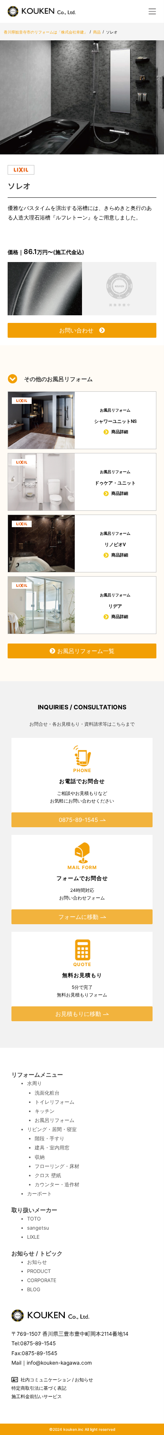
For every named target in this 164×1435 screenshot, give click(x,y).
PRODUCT (39, 1271)
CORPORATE (41, 1280)
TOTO (34, 1219)
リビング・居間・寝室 (52, 1129)
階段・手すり (49, 1138)
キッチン (45, 1111)
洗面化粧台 (47, 1093)
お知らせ (37, 1262)
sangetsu (38, 1228)
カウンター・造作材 (57, 1184)
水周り (34, 1083)
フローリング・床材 (57, 1166)
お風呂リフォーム (54, 1120)
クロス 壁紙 (48, 1175)
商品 (97, 32)
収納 (40, 1157)
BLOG (33, 1289)
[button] (152, 11)
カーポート (39, 1193)
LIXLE (33, 1237)
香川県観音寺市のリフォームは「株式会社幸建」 (46, 32)
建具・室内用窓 (52, 1147)
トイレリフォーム (54, 1102)
